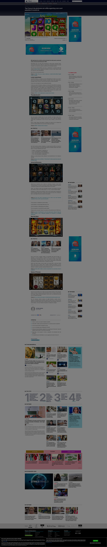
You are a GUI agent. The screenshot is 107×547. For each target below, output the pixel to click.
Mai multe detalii (5, 541)
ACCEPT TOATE (96, 540)
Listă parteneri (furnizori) (49, 542)
